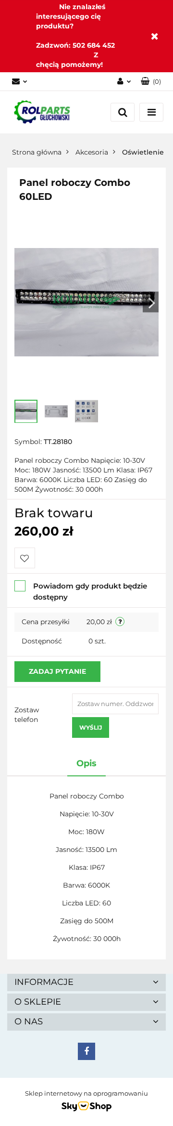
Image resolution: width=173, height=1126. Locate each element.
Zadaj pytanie (57, 671)
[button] (151, 81)
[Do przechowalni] (24, 558)
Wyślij (90, 727)
